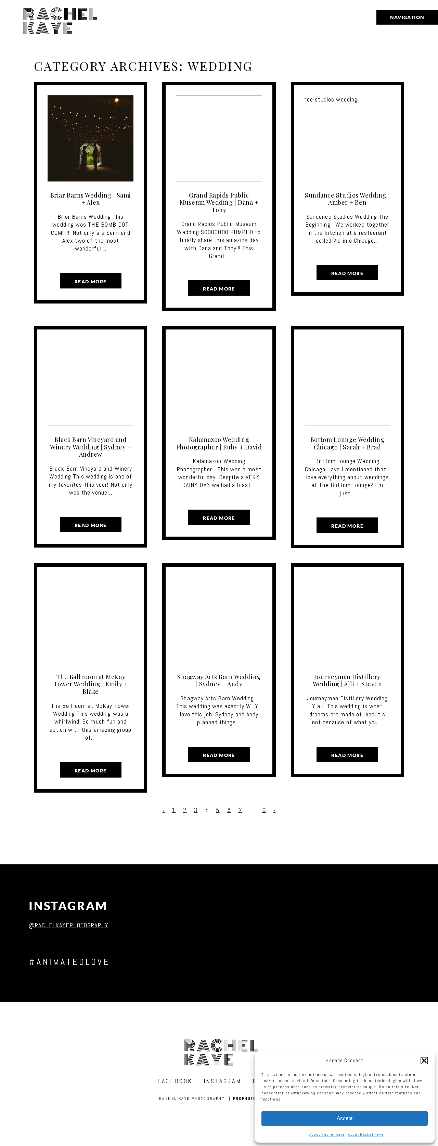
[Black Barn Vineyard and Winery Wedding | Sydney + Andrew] (90, 383)
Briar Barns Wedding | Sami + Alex (90, 199)
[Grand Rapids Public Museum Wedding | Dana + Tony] (219, 138)
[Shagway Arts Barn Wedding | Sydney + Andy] (219, 620)
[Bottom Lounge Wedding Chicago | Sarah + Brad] (347, 383)
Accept (344, 1118)
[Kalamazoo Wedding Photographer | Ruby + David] (219, 383)
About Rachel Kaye (327, 1134)
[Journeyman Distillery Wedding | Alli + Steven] (347, 620)
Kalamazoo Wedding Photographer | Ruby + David (219, 443)
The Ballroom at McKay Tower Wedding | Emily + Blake (90, 684)
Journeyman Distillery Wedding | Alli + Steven (347, 680)
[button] (424, 1060)
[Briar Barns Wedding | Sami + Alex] (90, 138)
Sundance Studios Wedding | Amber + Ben (347, 199)
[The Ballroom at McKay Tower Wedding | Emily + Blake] (90, 620)
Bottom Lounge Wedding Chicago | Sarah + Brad (347, 443)
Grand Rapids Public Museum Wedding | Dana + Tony (219, 202)
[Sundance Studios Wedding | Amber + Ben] (347, 138)
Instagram (68, 906)
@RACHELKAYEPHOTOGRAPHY (68, 925)
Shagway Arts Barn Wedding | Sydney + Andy (219, 680)
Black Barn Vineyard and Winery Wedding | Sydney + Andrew (90, 446)
